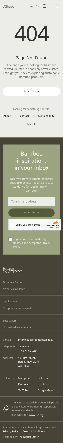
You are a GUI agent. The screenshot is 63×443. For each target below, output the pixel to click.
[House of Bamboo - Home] (8, 6)
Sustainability (46, 115)
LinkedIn (43, 378)
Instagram (24, 378)
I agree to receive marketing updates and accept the (31, 243)
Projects (31, 124)
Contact (24, 115)
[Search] (51, 6)
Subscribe (29, 212)
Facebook (43, 384)
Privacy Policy (10, 431)
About (7, 115)
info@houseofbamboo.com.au (35, 339)
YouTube (23, 390)
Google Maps (45, 390)
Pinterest (23, 384)
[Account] (31, 6)
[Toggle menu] (57, 6)
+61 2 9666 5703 (27, 351)
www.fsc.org (36, 415)
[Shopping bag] (44, 6)
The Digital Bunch (28, 436)
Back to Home (32, 91)
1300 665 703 (26, 346)
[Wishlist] (38, 6)
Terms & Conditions (34, 431)
